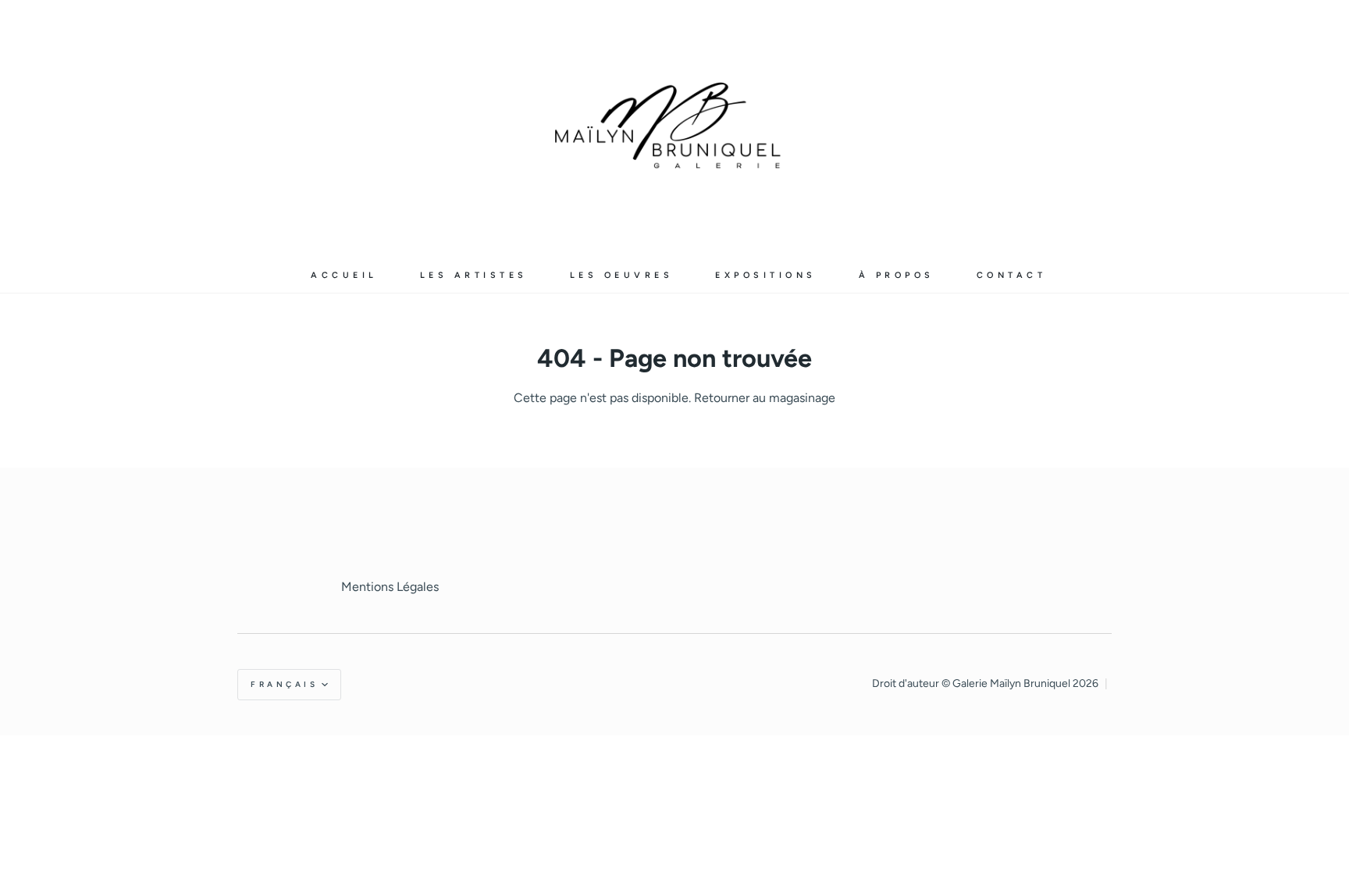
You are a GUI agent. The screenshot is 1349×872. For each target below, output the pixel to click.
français (284, 684)
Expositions (766, 275)
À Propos (896, 275)
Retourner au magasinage (764, 397)
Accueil (344, 275)
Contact (1012, 275)
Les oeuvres (622, 275)
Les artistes (474, 275)
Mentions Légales (390, 586)
